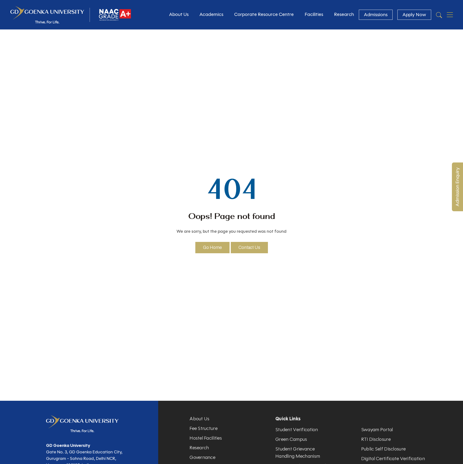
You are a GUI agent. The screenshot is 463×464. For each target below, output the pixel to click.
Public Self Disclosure (383, 449)
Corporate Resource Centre (264, 14)
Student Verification (296, 430)
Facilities (314, 14)
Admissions (376, 15)
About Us (179, 14)
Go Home (212, 247)
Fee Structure (204, 428)
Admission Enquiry (457, 186)
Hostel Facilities (206, 438)
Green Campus (291, 439)
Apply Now (414, 15)
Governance (202, 457)
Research (344, 14)
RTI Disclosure (376, 439)
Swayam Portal (377, 430)
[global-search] (439, 14)
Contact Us (249, 247)
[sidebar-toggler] (450, 14)
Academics (211, 14)
